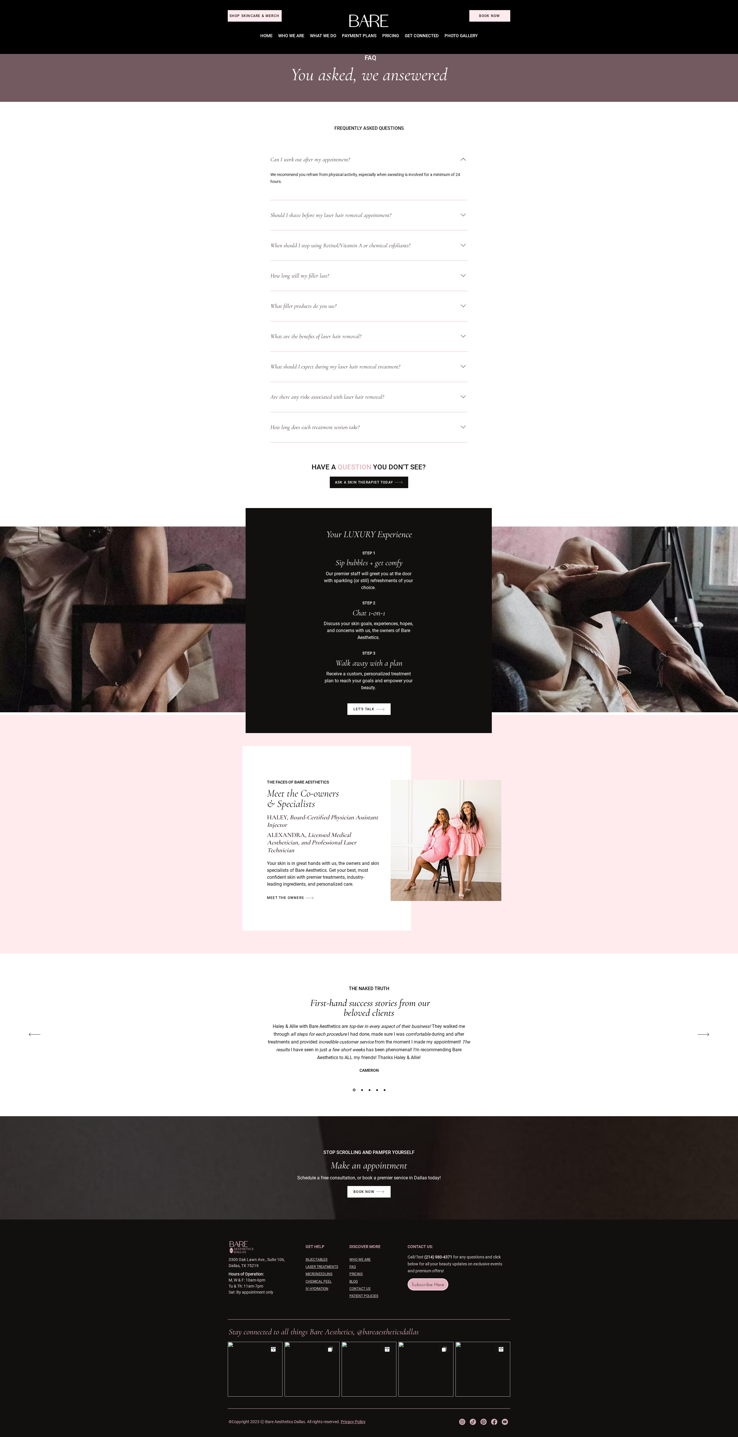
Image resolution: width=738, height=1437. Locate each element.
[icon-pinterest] (483, 1422)
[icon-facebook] (494, 1422)
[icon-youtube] (505, 1422)
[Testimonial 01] (354, 1090)
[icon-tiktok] (473, 1422)
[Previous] (34, 1035)
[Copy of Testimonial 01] (362, 1090)
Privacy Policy (353, 1421)
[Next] (703, 1035)
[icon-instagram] (462, 1422)
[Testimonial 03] (377, 1090)
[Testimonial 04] (384, 1090)
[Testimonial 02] (369, 1090)
